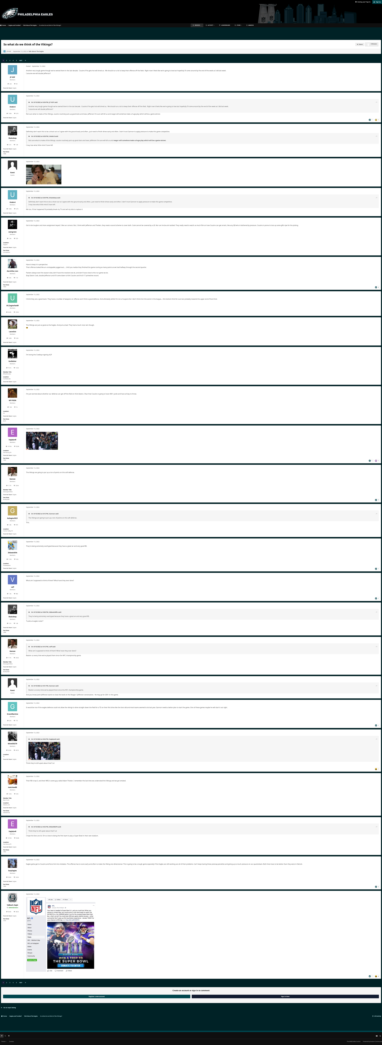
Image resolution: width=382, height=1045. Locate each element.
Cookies (11, 1041)
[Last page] (25, 60)
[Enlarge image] (43, 166)
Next (20, 60)
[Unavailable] (60, 898)
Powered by (372, 1041)
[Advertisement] (191, 32)
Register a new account (97, 996)
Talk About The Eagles (36, 51)
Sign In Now (285, 996)
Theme (3, 1041)
